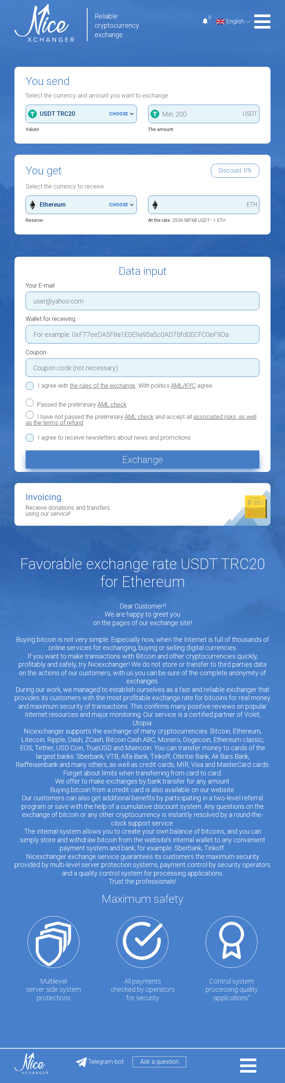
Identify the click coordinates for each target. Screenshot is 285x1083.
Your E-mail (40, 286)
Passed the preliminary (81, 404)
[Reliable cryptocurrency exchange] (44, 22)
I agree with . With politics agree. (126, 386)
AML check (112, 404)
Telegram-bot (105, 1061)
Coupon (36, 352)
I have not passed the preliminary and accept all (141, 419)
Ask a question (159, 1061)
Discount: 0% (235, 170)
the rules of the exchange (102, 385)
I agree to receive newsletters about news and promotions (114, 438)
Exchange (142, 459)
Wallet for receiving (50, 319)
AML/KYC (183, 385)
